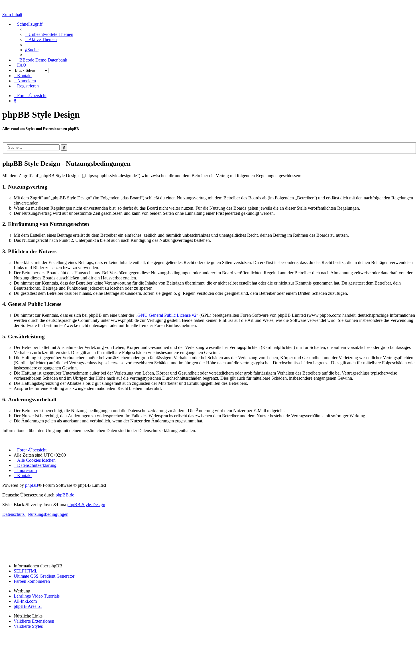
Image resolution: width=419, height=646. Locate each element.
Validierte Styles (28, 626)
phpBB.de (65, 494)
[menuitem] (49, 34)
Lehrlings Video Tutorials (37, 596)
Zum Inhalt (12, 14)
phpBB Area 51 (28, 606)
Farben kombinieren (32, 581)
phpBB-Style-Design (86, 504)
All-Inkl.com (25, 601)
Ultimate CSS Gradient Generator (44, 576)
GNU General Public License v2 (166, 315)
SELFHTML (26, 571)
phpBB (31, 485)
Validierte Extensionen (34, 621)
